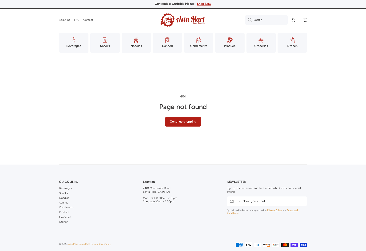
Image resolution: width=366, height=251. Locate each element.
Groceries (65, 217)
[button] (305, 20)
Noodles (64, 198)
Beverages (65, 188)
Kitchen (63, 221)
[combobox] (266, 20)
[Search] (248, 20)
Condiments (66, 207)
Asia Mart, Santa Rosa (79, 244)
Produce (64, 212)
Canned (63, 202)
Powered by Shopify (101, 244)
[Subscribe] (302, 201)
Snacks (63, 193)
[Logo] (183, 20)
